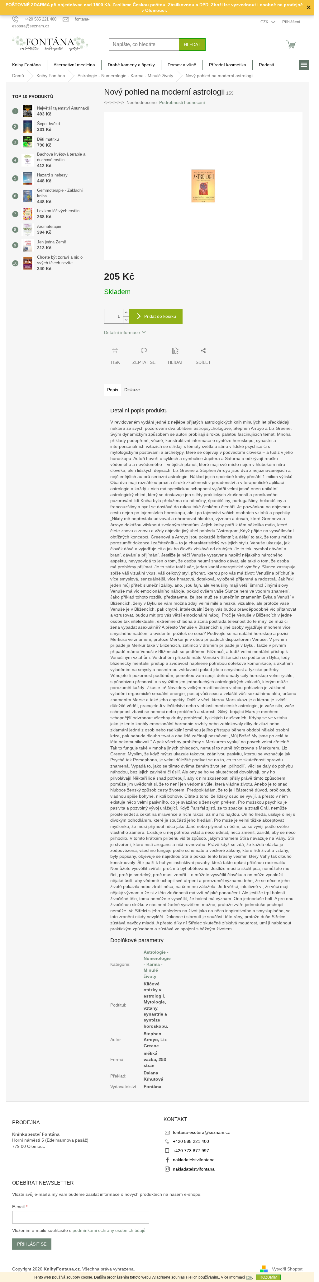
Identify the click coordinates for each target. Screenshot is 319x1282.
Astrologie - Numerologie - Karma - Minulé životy (157, 964)
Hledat (192, 44)
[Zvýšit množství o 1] (126, 312)
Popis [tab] (112, 389)
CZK (265, 22)
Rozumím (268, 1277)
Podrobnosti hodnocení (182, 102)
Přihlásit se (31, 1244)
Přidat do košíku (160, 316)
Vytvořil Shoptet (287, 1268)
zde (249, 1277)
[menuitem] (26, 65)
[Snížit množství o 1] (126, 319)
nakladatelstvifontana (194, 1159)
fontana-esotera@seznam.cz (201, 1132)
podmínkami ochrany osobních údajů (109, 1230)
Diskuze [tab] (132, 389)
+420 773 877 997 (191, 1150)
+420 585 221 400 (191, 1141)
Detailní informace (122, 332)
